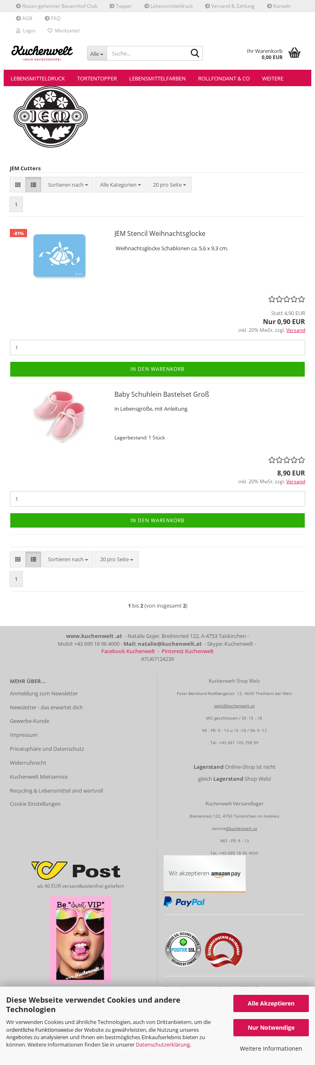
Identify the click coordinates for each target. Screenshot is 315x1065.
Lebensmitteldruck (171, 5)
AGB (26, 18)
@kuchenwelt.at (241, 828)
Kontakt (281, 5)
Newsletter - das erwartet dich (46, 707)
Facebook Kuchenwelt (128, 651)
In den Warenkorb (157, 369)
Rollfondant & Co (224, 78)
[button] (18, 185)
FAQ (55, 18)
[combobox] (68, 185)
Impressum (24, 734)
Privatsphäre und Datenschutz (47, 748)
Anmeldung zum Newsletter (44, 693)
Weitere (272, 78)
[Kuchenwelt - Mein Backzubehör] (42, 53)
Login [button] (28, 30)
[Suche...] (195, 53)
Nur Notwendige (271, 1027)
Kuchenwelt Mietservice (39, 776)
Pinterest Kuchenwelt (188, 651)
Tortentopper (97, 78)
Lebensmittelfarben (157, 78)
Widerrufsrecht (28, 762)
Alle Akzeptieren (271, 1003)
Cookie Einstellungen (35, 803)
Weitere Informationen (271, 1048)
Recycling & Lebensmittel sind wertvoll (56, 790)
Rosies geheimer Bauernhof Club (59, 5)
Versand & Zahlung (232, 5)
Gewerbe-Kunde (29, 720)
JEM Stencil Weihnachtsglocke (159, 233)
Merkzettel (66, 30)
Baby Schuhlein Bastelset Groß (161, 394)
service (219, 828)
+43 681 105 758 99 (238, 742)
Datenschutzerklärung (163, 1044)
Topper (123, 5)
